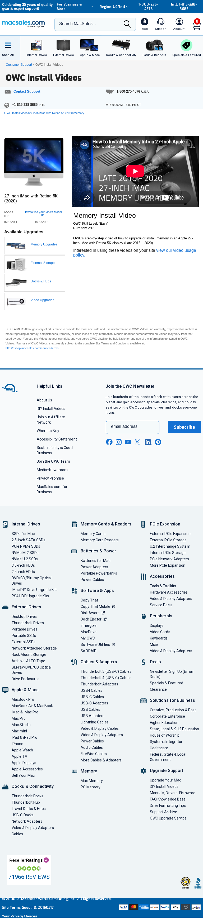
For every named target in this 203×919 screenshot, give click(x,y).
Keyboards (159, 638)
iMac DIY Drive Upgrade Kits (35, 590)
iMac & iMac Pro (25, 712)
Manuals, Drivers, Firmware (172, 793)
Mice (154, 644)
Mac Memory (92, 781)
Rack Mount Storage (29, 654)
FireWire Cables (94, 754)
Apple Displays (24, 763)
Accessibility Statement (57, 439)
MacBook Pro (23, 699)
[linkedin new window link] (148, 442)
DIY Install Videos (51, 408)
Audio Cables (92, 747)
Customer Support (19, 65)
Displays (157, 625)
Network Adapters (27, 821)
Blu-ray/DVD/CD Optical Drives (32, 670)
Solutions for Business (172, 700)
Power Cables (92, 579)
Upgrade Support (166, 770)
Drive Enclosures (25, 679)
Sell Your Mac (23, 775)
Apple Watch (22, 750)
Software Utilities (95, 644)
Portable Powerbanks (99, 573)
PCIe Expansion (165, 524)
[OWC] (23, 24)
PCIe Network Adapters (169, 559)
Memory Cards (93, 534)
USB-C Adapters (94, 703)
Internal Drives (26, 524)
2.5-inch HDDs (23, 572)
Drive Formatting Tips (168, 805)
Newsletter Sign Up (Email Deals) (171, 674)
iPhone (18, 744)
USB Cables (90, 709)
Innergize (88, 625)
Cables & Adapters (99, 661)
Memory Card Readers (100, 540)
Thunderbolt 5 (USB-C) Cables (106, 671)
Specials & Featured (166, 683)
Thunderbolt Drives (28, 623)
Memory (89, 771)
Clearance (158, 689)
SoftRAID (88, 651)
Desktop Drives (24, 616)
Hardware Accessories (169, 592)
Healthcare (159, 748)
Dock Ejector (91, 619)
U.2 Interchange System (170, 546)
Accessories (162, 576)
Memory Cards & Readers (106, 524)
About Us (44, 400)
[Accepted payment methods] (159, 907)
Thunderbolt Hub (26, 802)
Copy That (89, 600)
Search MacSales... (77, 23)
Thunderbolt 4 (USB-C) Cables (106, 678)
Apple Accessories (27, 769)
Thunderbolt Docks (28, 796)
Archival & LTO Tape (28, 661)
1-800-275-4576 (148, 6)
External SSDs (23, 642)
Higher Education (164, 723)
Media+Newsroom (52, 470)
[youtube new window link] (128, 442)
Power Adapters (94, 567)
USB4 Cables (91, 690)
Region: (112, 6)
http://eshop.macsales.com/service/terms (32, 348)
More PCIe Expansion (168, 565)
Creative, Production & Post (173, 710)
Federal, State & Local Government (168, 757)
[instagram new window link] (119, 442)
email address (124, 426)
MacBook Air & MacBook (32, 706)
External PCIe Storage (168, 540)
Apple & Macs (25, 689)
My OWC (88, 638)
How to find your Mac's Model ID (43, 213)
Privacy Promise (50, 478)
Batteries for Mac (95, 560)
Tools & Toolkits (163, 586)
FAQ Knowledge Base (168, 799)
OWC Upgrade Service (168, 818)
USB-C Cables (92, 697)
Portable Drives (24, 629)
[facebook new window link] (109, 442)
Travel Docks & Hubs (29, 809)
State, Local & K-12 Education (174, 729)
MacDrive (88, 632)
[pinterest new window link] (158, 442)
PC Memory (90, 787)
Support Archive (163, 812)
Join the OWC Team (53, 461)
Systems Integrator (166, 742)
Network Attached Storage (34, 648)
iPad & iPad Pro (24, 737)
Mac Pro (19, 718)
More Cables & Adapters (101, 760)
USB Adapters (92, 716)
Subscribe (184, 427)
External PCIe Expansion (170, 534)
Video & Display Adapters (33, 828)
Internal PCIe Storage (168, 553)
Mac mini (19, 731)
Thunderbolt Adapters (99, 684)
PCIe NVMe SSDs (26, 546)
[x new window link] (138, 441)
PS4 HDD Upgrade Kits (30, 596)
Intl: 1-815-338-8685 (184, 6)
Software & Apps (97, 590)
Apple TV (19, 756)
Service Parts (161, 605)
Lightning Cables (94, 722)
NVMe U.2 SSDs (25, 559)
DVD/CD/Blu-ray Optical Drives (32, 580)
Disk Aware (90, 613)
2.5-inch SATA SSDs (28, 540)
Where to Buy (48, 431)
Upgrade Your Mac (165, 780)
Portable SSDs (24, 635)
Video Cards (160, 632)
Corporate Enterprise (167, 716)
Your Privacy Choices (19, 916)
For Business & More (69, 6)
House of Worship (164, 735)
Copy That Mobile (95, 606)
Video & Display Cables (100, 728)
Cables (17, 834)
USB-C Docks (23, 815)
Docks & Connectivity (33, 786)
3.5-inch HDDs (23, 565)
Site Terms (11, 907)
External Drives (26, 606)
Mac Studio (21, 725)
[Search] (127, 24)
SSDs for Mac (23, 534)
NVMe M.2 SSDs (25, 553)
